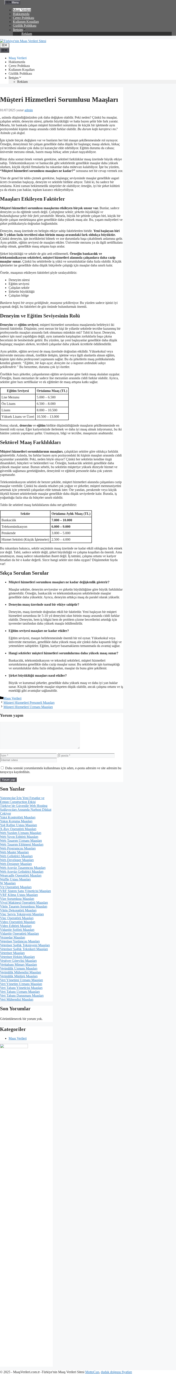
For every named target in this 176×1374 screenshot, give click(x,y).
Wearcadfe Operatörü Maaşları (20, 875)
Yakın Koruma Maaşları (16, 821)
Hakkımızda (21, 14)
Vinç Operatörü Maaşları (16, 918)
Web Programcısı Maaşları (18, 848)
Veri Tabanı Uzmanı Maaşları (20, 991)
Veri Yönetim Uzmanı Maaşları (21, 984)
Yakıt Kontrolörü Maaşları (17, 817)
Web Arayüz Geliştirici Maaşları (21, 871)
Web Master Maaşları (14, 852)
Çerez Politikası (23, 18)
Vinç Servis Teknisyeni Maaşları (22, 914)
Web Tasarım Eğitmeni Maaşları (21, 844)
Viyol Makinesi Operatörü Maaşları (24, 902)
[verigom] (14, 1047)
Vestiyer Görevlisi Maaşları (18, 960)
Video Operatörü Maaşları (17, 922)
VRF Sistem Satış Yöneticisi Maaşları (25, 891)
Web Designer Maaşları (16, 864)
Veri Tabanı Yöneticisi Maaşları (21, 988)
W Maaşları (8, 883)
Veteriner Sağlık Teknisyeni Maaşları (25, 945)
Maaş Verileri (22, 10)
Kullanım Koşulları (26, 21)
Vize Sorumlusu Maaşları (17, 899)
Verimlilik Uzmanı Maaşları (18, 968)
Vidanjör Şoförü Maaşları (17, 929)
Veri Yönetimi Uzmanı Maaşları (21, 980)
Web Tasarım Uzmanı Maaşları (21, 840)
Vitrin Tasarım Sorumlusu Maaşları (23, 906)
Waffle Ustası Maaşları (15, 879)
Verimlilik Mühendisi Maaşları (20, 972)
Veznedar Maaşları (12, 937)
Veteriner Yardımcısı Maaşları (20, 941)
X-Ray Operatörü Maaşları (18, 829)
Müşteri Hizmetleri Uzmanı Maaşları (28, 707)
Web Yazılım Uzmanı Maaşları (20, 833)
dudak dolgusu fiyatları (116, 1372)
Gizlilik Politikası (24, 25)
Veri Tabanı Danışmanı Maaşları (22, 995)
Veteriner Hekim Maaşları (17, 957)
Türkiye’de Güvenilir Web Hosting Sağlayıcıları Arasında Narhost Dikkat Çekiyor (25, 809)
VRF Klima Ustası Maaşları (19, 895)
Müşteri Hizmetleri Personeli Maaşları (29, 702)
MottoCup (92, 1372)
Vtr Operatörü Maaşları (16, 887)
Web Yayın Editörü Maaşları (19, 837)
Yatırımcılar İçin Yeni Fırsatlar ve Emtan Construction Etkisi (22, 800)
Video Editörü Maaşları (16, 926)
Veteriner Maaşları (12, 953)
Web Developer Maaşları (17, 860)
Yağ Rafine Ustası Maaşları (18, 825)
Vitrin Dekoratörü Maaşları (18, 910)
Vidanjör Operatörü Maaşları (19, 933)
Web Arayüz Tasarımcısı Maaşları (23, 868)
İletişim (18, 30)
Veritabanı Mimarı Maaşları (18, 964)
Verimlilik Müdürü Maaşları (19, 976)
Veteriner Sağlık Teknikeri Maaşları (24, 949)
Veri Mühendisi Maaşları (16, 999)
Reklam (26, 34)
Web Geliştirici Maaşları (16, 856)
